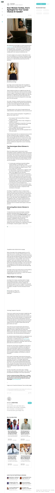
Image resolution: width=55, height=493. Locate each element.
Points (49, 490)
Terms (40, 491)
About (41, 490)
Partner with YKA (45, 490)
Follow (30, 402)
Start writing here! (17, 379)
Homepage (38, 490)
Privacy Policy (47, 491)
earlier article (26, 338)
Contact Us (43, 491)
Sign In (48, 3)
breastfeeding (10, 46)
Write (41, 3)
